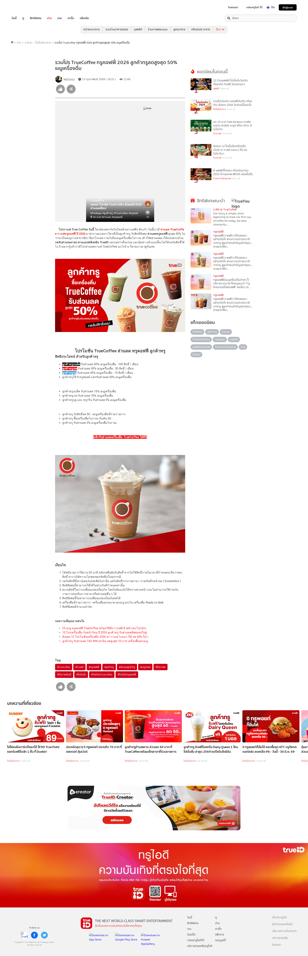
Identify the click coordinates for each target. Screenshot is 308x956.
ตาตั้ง (71, 18)
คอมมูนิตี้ (220, 940)
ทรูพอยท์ (220, 339)
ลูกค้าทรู (212, 332)
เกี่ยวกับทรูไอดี (279, 917)
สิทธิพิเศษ (35, 18)
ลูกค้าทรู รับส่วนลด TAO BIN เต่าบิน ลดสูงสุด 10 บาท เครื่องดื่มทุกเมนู (105, 641)
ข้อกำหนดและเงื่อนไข (282, 924)
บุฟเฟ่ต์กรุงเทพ (201, 347)
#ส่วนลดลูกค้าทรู (127, 667)
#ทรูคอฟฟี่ (94, 667)
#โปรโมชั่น (81, 674)
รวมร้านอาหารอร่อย (117, 29)
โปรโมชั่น (197, 332)
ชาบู (243, 347)
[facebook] (34, 935)
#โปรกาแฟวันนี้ (64, 674)
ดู (23, 18)
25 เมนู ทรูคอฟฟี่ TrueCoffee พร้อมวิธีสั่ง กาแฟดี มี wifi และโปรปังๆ (104, 628)
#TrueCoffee (63, 667)
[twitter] (44, 935)
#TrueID (79, 667)
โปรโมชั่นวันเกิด (201, 339)
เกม (59, 18)
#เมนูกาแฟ (145, 667)
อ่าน (49, 18)
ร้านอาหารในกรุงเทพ (222, 178)
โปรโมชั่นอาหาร (43, 43)
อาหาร (28, 43)
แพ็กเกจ (219, 934)
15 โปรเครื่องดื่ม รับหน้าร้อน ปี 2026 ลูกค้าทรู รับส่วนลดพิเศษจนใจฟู (104, 632)
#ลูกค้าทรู (109, 667)
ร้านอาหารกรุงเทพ (225, 347)
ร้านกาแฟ (217, 133)
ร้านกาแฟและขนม (158, 29)
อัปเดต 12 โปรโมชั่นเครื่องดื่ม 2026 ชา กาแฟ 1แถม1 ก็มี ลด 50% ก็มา (105, 636)
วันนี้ (14, 18)
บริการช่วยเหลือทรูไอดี (199, 946)
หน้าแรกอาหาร (91, 29)
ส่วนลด (226, 332)
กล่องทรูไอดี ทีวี (254, 7)
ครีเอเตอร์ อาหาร (200, 29)
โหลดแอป (233, 7)
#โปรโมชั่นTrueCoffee (101, 674)
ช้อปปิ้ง (191, 934)
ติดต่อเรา (276, 945)
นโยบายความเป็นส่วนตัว (284, 931)
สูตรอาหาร (179, 29)
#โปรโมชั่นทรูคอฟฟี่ (127, 674)
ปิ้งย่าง (196, 355)
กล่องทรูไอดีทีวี (195, 940)
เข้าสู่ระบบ (288, 7)
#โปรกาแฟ (160, 667)
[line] (24, 935)
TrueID (22, 7)
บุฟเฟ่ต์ (138, 29)
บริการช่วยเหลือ (280, 938)
